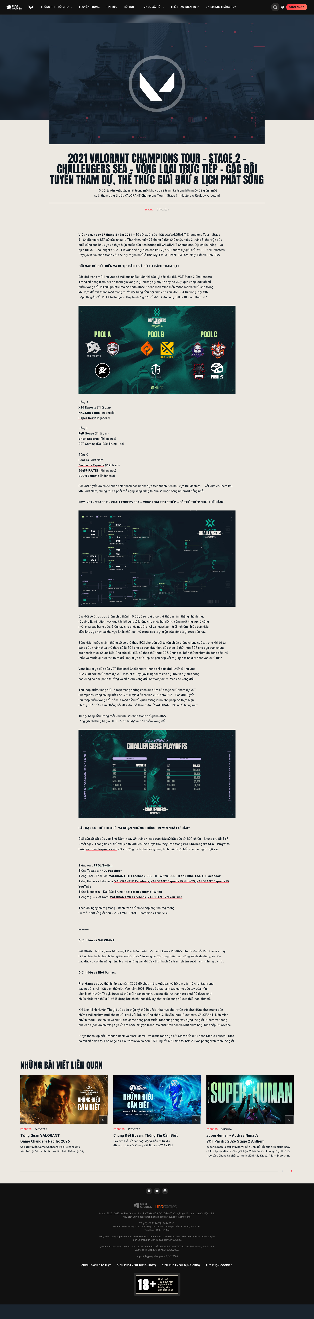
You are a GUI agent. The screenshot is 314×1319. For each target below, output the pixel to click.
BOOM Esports (88, 476)
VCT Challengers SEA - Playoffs (206, 844)
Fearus (83, 460)
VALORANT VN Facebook (128, 897)
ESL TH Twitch (157, 876)
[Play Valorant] (31, 7)
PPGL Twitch (103, 865)
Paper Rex (86, 418)
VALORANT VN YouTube (165, 897)
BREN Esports (88, 439)
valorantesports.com (101, 849)
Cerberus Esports (91, 465)
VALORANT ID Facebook (131, 881)
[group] (157, 1118)
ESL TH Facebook (208, 876)
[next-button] (291, 1171)
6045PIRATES (88, 470)
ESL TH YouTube (182, 876)
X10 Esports (87, 407)
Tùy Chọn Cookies (219, 1265)
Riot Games (86, 983)
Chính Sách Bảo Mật (96, 1265)
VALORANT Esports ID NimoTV (173, 881)
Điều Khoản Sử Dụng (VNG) (181, 1265)
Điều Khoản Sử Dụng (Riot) (136, 1265)
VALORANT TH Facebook (127, 876)
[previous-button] (283, 1171)
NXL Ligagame (89, 413)
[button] (149, 210)
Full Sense (86, 433)
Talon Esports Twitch (146, 892)
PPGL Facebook (111, 870)
